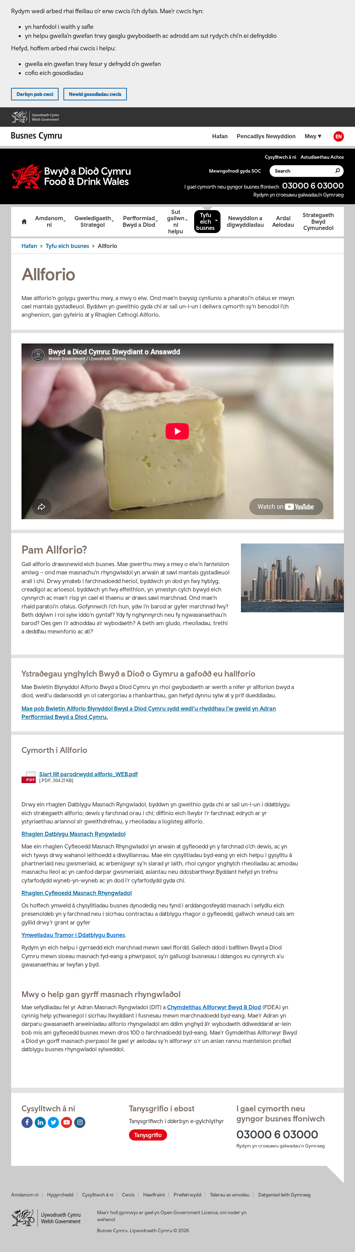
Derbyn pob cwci (35, 94)
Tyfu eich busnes (205, 221)
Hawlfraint (154, 1194)
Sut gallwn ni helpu (175, 221)
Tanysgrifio (148, 1134)
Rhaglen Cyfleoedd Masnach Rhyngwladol (76, 892)
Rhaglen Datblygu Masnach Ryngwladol (73, 833)
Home (24, 221)
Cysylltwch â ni (97, 1194)
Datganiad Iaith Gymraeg (284, 1194)
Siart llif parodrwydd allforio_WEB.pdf (88, 774)
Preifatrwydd (187, 1194)
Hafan (29, 245)
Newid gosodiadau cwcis (95, 94)
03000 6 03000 (313, 185)
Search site (333, 170)
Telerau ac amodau (230, 1194)
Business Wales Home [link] (38, 136)
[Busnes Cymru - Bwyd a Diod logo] (71, 176)
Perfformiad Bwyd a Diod (139, 221)
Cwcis (128, 1194)
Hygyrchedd (60, 1194)
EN (339, 136)
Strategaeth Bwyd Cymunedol (318, 221)
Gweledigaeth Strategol (93, 221)
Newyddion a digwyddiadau (245, 221)
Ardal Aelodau (283, 221)
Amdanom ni (49, 221)
